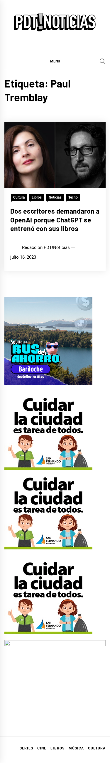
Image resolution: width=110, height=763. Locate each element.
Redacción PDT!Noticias (46, 247)
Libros (37, 197)
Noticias (55, 197)
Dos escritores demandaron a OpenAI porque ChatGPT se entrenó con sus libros (54, 220)
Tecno (73, 197)
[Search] (103, 61)
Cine (41, 748)
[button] (55, 61)
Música (76, 748)
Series (26, 748)
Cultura (19, 197)
